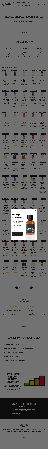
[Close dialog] (36, 210)
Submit (17, 234)
